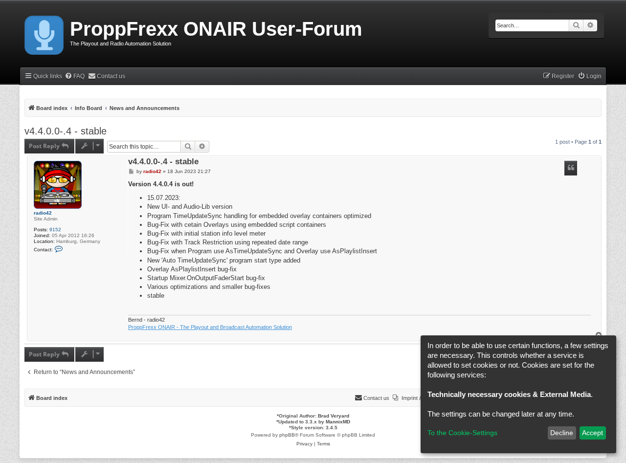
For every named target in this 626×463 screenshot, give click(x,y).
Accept (592, 433)
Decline (561, 433)
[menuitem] (75, 76)
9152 (55, 229)
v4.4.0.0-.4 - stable (65, 131)
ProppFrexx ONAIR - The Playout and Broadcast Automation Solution (210, 327)
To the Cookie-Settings (462, 433)
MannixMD (338, 421)
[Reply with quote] (570, 168)
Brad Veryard (333, 416)
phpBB (287, 435)
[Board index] (45, 33)
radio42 (43, 213)
